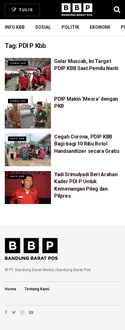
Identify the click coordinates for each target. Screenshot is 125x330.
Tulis (25, 9)
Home (10, 289)
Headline (18, 63)
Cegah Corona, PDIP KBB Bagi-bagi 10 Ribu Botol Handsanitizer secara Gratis (86, 144)
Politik (70, 27)
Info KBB (15, 27)
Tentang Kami (36, 289)
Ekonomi (100, 27)
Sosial (43, 27)
